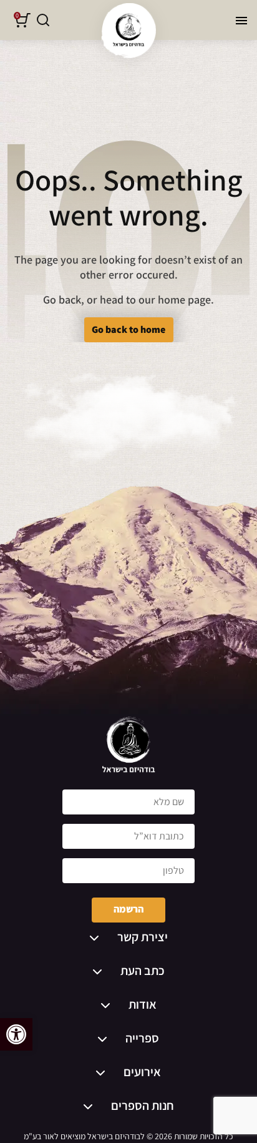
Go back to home (128, 329)
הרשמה (128, 909)
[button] (16, 1034)
